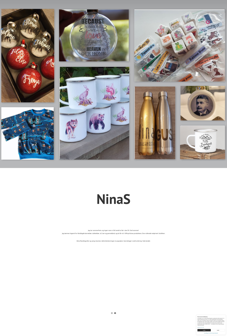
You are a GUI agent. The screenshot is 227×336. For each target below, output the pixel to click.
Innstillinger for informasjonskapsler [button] (211, 333)
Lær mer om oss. (200, 327)
